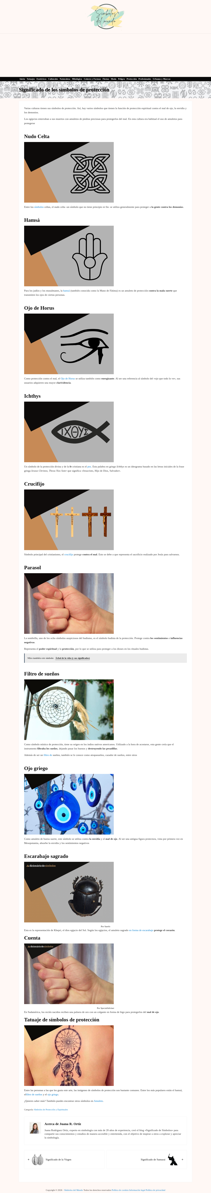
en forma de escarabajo (141, 930)
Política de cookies (120, 1190)
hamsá (66, 290)
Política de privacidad (155, 1190)
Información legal (137, 1190)
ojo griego (53, 1094)
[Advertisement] (105, 55)
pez (89, 466)
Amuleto (98, 1100)
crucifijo (68, 554)
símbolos (39, 206)
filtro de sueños (34, 1094)
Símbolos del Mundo (73, 1190)
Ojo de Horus (68, 378)
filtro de (48, 755)
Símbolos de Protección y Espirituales (51, 1109)
